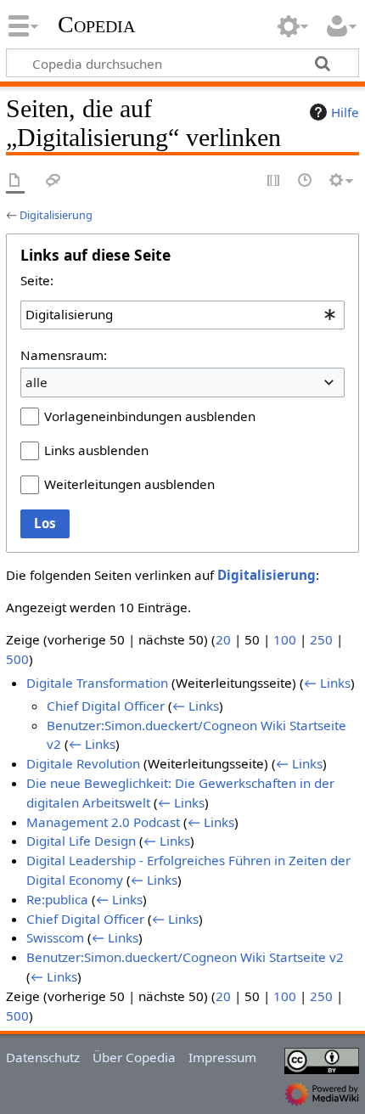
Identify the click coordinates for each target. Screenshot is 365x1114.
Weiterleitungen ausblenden (129, 483)
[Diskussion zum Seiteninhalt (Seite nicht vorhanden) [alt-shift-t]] (53, 181)
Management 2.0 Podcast (103, 821)
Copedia (96, 25)
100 (284, 639)
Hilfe (345, 112)
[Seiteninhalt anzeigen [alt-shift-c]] (15, 181)
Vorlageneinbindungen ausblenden (150, 416)
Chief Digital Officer (106, 705)
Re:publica (57, 899)
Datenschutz (43, 1057)
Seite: (36, 280)
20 (223, 639)
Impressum (222, 1057)
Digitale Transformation (97, 682)
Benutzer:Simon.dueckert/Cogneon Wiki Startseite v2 (185, 956)
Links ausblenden (96, 450)
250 (321, 639)
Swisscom (55, 937)
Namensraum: (63, 354)
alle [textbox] (36, 382)
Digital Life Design (81, 840)
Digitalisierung (56, 214)
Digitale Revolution (83, 763)
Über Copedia (134, 1057)
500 (17, 658)
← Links (327, 682)
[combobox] (182, 315)
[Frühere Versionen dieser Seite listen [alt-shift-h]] (305, 181)
